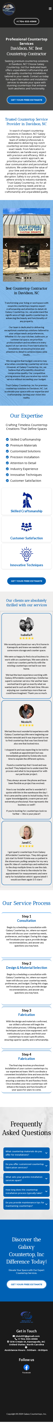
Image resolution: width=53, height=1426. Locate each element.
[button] (50, 9)
